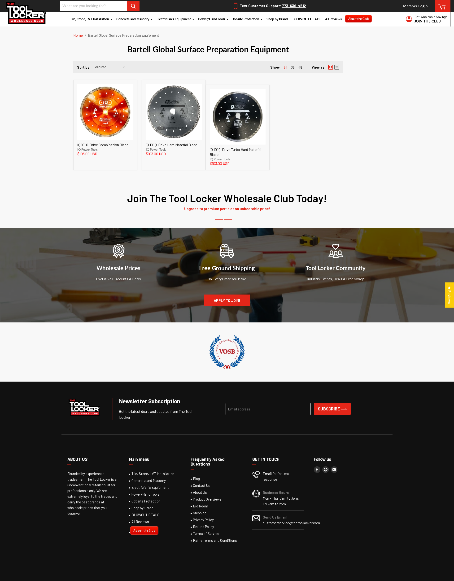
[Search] (133, 6)
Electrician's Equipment (174, 19)
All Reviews (333, 19)
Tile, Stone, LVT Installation (90, 19)
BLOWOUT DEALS (306, 19)
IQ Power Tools (87, 149)
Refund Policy (203, 526)
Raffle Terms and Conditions (215, 540)
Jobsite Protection (246, 19)
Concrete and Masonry (133, 19)
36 (293, 67)
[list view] (336, 67)
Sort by (83, 67)
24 (285, 67)
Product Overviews (207, 499)
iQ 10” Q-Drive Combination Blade (102, 144)
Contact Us (201, 485)
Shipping (199, 513)
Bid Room (200, 506)
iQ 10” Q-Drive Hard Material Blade (171, 144)
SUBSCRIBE (329, 408)
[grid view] (330, 67)
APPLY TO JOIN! (227, 300)
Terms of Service (206, 533)
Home (78, 35)
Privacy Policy (203, 520)
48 (300, 67)
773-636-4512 (294, 6)
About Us (200, 492)
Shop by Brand (277, 19)
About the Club (358, 19)
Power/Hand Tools (212, 19)
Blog (196, 478)
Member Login (415, 6)
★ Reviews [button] (449, 295)
